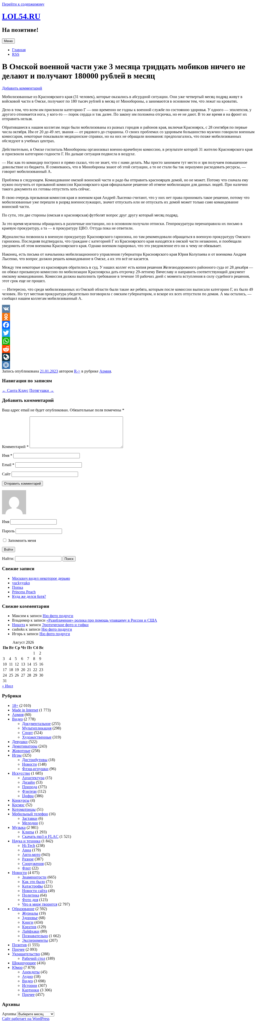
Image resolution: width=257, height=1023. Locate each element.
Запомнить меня (21, 540)
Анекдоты (31, 972)
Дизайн (28, 782)
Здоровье (30, 918)
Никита (18, 625)
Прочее (18, 949)
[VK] (128, 309)
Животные (21, 751)
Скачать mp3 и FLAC (40, 836)
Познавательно (35, 936)
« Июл (7, 686)
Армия (105, 371)
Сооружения (33, 863)
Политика (30, 895)
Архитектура (33, 778)
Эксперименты (35, 940)
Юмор (17, 967)
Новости (29, 764)
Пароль (8, 531)
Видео (17, 719)
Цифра (28, 796)
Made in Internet (25, 710)
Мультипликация (36, 728)
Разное (28, 859)
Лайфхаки (30, 931)
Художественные (36, 737)
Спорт (27, 732)
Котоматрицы (24, 809)
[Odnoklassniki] (128, 317)
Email (8, 465)
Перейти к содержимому (23, 4)
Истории (29, 985)
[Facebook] (128, 325)
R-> (77, 371)
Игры (17, 755)
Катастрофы (32, 886)
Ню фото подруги (58, 616)
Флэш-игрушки (35, 769)
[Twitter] (128, 333)
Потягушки (41, 390)
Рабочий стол (33, 958)
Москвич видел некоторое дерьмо (41, 578)
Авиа (26, 850)
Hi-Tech (28, 845)
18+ (15, 705)
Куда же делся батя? (29, 596)
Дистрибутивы (34, 760)
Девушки (20, 742)
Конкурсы (20, 800)
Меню (8, 41)
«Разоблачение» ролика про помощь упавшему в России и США (101, 620)
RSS (15, 54)
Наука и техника (26, 841)
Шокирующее (24, 963)
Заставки (29, 818)
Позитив (19, 945)
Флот (26, 868)
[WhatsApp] (128, 341)
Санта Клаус (15, 390)
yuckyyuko (21, 583)
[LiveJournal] (128, 357)
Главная (19, 50)
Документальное (36, 723)
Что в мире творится (39, 904)
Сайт (6, 474)
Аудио (27, 976)
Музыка (19, 827)
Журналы (30, 913)
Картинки (30, 990)
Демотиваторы (24, 746)
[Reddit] (128, 349)
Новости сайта (34, 891)
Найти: (8, 558)
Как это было (33, 882)
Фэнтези (29, 791)
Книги (27, 922)
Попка (17, 587)
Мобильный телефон (30, 814)
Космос (18, 805)
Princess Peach (24, 592)
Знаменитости (34, 877)
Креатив (29, 927)
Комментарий (15, 447)
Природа (29, 787)
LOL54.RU (21, 16)
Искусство (21, 773)
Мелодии (30, 823)
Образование (23, 909)
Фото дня (30, 900)
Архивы (9, 1014)
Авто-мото (31, 854)
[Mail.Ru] (128, 365)
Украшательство (26, 954)
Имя (7, 455)
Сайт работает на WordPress (25, 1018)
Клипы (28, 832)
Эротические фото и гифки (65, 625)
